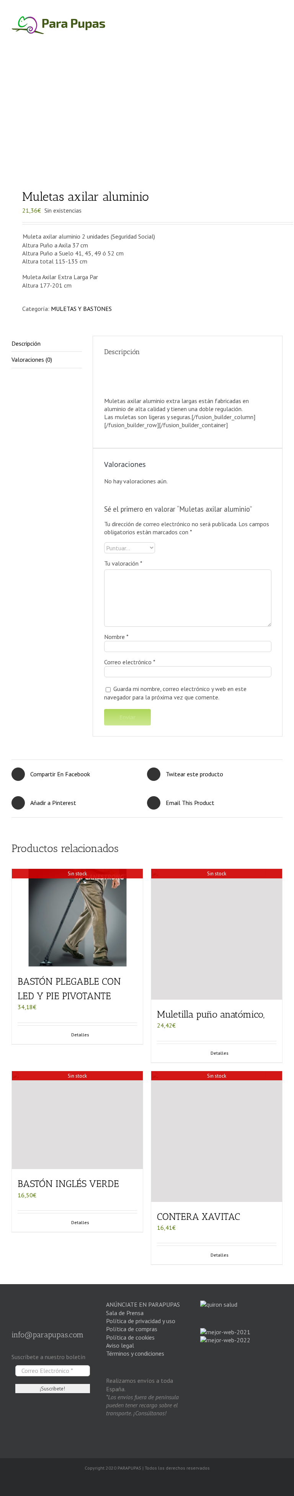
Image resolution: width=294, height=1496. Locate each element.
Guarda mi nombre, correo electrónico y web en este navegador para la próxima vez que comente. (175, 693)
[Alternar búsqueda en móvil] (264, 38)
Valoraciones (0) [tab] (31, 359)
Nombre (116, 637)
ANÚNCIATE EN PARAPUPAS (143, 1304)
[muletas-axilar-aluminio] (147, 119)
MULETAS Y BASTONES (81, 308)
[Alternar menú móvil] (279, 38)
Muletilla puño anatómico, (211, 1014)
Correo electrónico (129, 662)
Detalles (220, 1053)
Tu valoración (123, 563)
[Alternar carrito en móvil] (250, 38)
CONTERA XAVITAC (198, 1216)
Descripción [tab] (26, 343)
